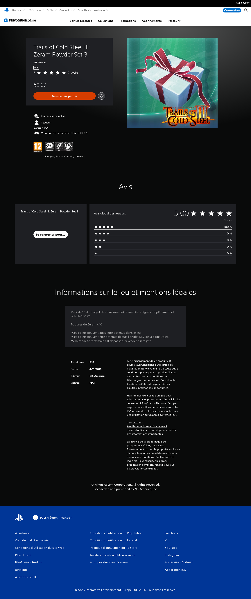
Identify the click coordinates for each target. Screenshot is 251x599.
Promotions (127, 21)
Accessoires (65, 10)
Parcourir (174, 21)
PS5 (30, 10)
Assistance (100, 10)
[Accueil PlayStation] (7, 10)
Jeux (39, 10)
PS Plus (50, 10)
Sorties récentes (81, 21)
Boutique (17, 10)
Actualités (83, 10)
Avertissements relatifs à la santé (147, 426)
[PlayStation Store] (21, 20)
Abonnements (152, 21)
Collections (105, 21)
